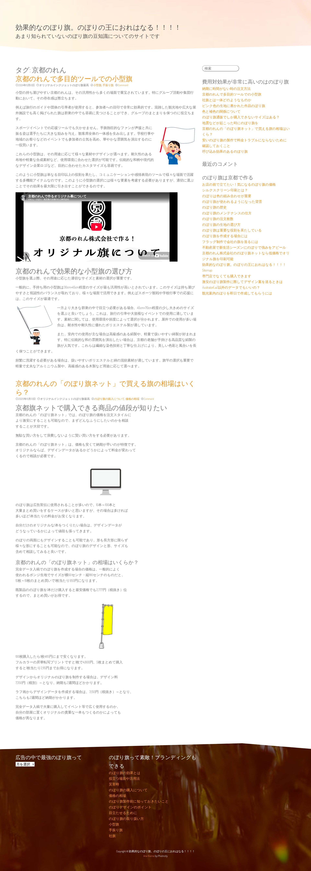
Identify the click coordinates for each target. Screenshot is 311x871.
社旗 (112, 836)
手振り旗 (108, 85)
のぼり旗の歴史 (214, 207)
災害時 (114, 784)
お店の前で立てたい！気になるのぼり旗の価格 (239, 184)
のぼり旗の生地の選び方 (221, 224)
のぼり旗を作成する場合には (225, 236)
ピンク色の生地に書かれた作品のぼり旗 (233, 106)
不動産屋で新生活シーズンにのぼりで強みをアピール (244, 247)
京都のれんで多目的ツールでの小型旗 (74, 78)
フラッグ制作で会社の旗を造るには (230, 242)
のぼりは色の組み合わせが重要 (226, 196)
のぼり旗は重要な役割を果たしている (232, 230)
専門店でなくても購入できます (226, 276)
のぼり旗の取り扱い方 (126, 818)
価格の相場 (132, 398)
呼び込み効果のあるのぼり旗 (225, 151)
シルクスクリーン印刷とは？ (225, 190)
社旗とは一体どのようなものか (226, 100)
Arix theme (149, 856)
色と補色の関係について (221, 111)
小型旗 (97, 85)
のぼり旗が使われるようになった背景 (232, 201)
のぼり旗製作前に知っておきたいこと (139, 801)
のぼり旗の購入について (109, 398)
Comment (123, 85)
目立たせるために (123, 813)
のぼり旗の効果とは (124, 773)
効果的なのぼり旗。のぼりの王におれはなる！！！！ (98, 27)
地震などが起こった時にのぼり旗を (230, 123)
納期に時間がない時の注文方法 (226, 88)
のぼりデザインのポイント (130, 807)
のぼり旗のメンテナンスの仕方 (227, 213)
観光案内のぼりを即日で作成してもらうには (237, 293)
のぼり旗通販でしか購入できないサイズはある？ (241, 117)
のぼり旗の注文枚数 (217, 219)
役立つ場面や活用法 (124, 778)
